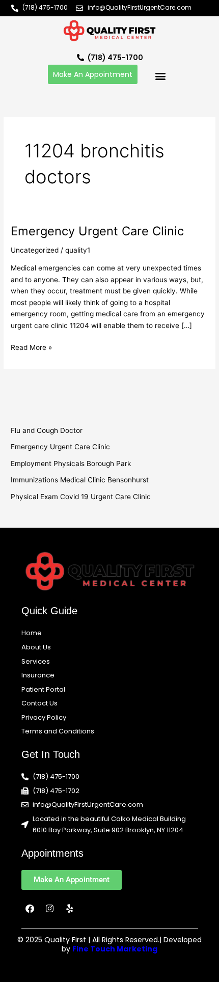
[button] (160, 75)
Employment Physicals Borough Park (71, 463)
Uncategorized (35, 250)
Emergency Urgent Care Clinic (97, 231)
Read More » (31, 346)
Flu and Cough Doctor (47, 430)
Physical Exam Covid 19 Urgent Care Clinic (81, 497)
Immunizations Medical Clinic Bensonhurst (80, 480)
